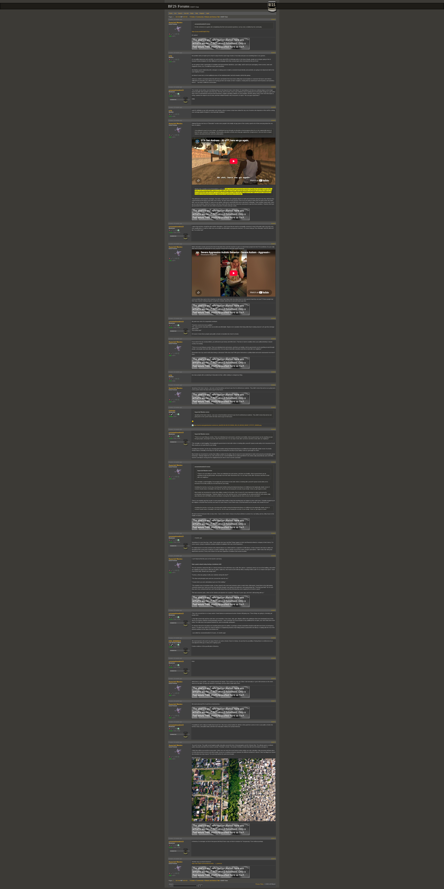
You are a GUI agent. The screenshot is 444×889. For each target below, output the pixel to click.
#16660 (273, 372)
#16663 (273, 429)
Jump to (171, 884)
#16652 (273, 52)
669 (186, 17)
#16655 (273, 120)
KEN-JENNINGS (175, 641)
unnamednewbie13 (176, 90)
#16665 (273, 533)
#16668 (273, 638)
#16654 (273, 107)
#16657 (273, 243)
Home (170, 13)
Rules (192, 13)
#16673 (273, 742)
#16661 (273, 385)
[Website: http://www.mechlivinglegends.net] (178, 414)
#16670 (273, 678)
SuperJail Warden (175, 22)
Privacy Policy (260, 884)
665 (177, 17)
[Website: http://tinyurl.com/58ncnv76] (178, 94)
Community (200, 17)
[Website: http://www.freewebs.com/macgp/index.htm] (178, 645)
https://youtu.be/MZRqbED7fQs (201, 31)
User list (186, 13)
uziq (170, 56)
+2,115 (170, 96)
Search (180, 13)
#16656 (273, 223)
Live (175, 13)
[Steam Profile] (172, 414)
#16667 (273, 610)
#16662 (273, 407)
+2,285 (171, 416)
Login (207, 13)
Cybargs (172, 410)
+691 (170, 36)
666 (179, 17)
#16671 (273, 701)
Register (202, 13)
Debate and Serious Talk (212, 17)
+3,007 (171, 647)
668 (184, 17)
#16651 (273, 19)
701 (190, 17)
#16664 (273, 462)
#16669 (273, 658)
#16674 (273, 838)
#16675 (273, 858)
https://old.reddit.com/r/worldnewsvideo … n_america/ (207, 863)
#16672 (273, 722)
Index (193, 17)
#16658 (273, 318)
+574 (170, 61)
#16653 (273, 87)
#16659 (273, 338)
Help (196, 13)
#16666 (273, 555)
